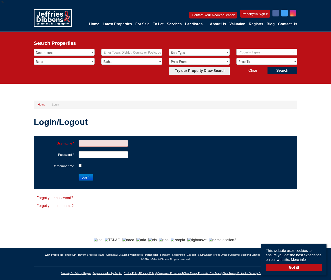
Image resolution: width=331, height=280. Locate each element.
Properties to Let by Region (107, 273)
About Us (218, 24)
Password (66, 154)
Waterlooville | (137, 254)
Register (256, 24)
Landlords (194, 24)
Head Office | (221, 254)
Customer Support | (240, 254)
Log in (86, 177)
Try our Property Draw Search (199, 71)
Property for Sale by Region (76, 273)
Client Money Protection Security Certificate (246, 273)
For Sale (142, 24)
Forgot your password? (54, 198)
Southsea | (112, 254)
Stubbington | (179, 254)
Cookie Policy (131, 273)
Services (174, 24)
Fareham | (166, 254)
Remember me (63, 166)
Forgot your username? (55, 206)
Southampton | (206, 254)
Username (65, 143)
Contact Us (287, 24)
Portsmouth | (70, 254)
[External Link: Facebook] (276, 14)
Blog (271, 24)
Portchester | (152, 254)
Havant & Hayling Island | (92, 254)
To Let (158, 24)
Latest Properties (117, 24)
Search (282, 70)
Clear (252, 70)
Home (94, 24)
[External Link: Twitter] (284, 14)
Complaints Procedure (169, 273)
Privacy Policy (148, 273)
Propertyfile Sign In (255, 13)
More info (298, 260)
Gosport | (192, 254)
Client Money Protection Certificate (202, 273)
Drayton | (124, 254)
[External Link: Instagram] (293, 14)
